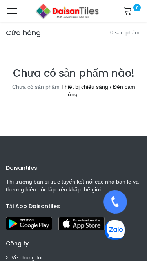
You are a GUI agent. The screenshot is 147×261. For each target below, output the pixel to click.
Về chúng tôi (26, 257)
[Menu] (12, 11)
